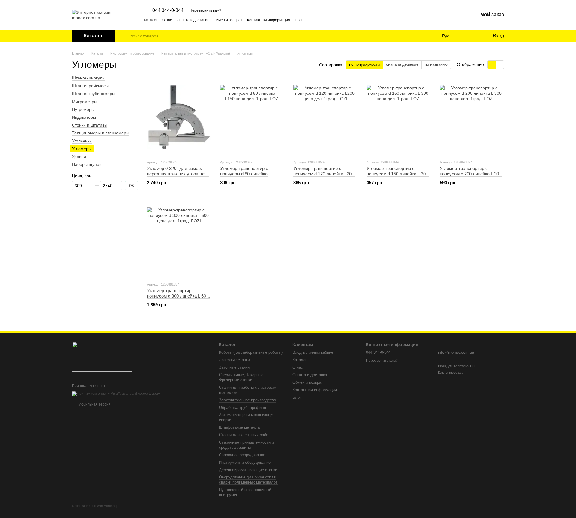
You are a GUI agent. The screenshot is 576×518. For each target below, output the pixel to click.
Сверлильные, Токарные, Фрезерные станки (242, 377)
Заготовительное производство (247, 400)
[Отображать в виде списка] (500, 65)
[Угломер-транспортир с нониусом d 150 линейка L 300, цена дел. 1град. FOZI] (399, 117)
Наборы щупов (86, 164)
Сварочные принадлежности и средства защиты (246, 445)
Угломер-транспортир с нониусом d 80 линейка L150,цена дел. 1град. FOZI (248, 174)
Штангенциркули (88, 78)
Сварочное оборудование (242, 455)
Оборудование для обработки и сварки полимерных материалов (248, 479)
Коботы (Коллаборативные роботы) (251, 352)
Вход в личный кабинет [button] (313, 352)
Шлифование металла (239, 427)
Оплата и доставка (193, 20)
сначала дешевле (402, 64)
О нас (167, 20)
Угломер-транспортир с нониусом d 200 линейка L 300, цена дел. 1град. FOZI (471, 174)
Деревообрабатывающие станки (248, 470)
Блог (299, 20)
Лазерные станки (234, 360)
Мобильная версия (94, 404)
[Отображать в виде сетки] (492, 65)
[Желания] (475, 36)
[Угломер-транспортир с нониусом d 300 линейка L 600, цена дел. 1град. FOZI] (179, 239)
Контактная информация (268, 20)
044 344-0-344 (168, 10)
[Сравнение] (463, 36)
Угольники (82, 140)
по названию (436, 64)
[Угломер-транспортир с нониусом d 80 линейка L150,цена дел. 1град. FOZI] (252, 117)
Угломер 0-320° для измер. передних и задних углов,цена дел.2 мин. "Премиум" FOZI (178, 174)
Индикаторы (84, 117)
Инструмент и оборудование (245, 462)
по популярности (364, 64)
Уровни (79, 156)
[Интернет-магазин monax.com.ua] (102, 356)
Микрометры (84, 101)
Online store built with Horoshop (95, 506)
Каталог (151, 20)
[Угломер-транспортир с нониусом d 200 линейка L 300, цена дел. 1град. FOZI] (472, 117)
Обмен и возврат (228, 20)
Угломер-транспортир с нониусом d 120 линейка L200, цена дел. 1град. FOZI (324, 174)
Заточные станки (234, 367)
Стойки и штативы (89, 125)
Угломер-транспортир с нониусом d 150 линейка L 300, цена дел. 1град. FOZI (398, 174)
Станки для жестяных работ (244, 435)
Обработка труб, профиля (242, 407)
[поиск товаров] (125, 36)
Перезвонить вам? (205, 10)
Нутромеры (83, 109)
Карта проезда (451, 372)
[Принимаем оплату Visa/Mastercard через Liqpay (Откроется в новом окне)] (116, 393)
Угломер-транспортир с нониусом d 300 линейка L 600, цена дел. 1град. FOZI (178, 296)
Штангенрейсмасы (90, 85)
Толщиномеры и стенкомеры (100, 132)
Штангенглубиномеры (93, 93)
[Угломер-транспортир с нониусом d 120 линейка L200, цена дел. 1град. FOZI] (325, 117)
